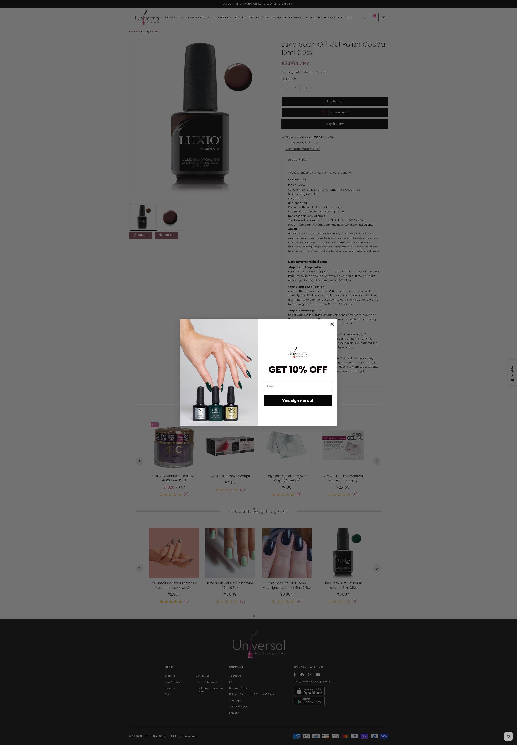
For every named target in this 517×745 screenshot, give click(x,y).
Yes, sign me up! (297, 400)
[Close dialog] (332, 324)
